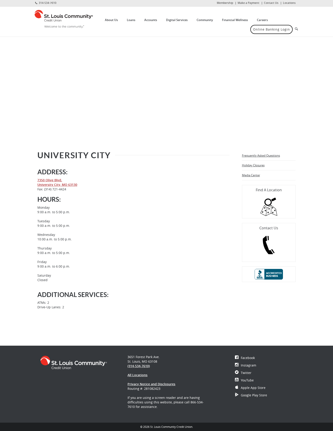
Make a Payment (248, 3)
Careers (262, 20)
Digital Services (177, 20)
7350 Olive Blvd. (49, 180)
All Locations (137, 375)
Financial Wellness (235, 20)
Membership (225, 3)
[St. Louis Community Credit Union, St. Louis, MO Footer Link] (74, 362)
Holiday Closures (253, 165)
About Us (111, 20)
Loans (131, 20)
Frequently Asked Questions (261, 155)
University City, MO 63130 (57, 184)
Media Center (251, 175)
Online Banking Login (271, 29)
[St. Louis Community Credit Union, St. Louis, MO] (67, 19)
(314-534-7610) (139, 366)
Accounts (150, 20)
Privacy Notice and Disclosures (151, 384)
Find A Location (269, 189)
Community (205, 20)
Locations (289, 3)
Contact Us (271, 3)
